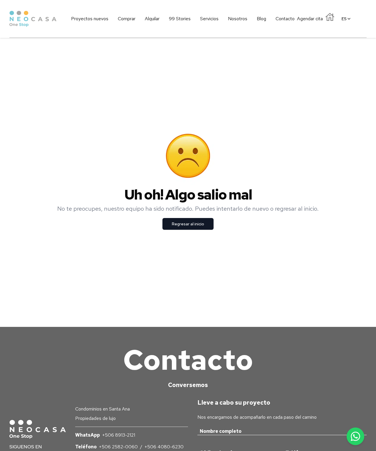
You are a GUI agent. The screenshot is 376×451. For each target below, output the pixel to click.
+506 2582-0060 (118, 447)
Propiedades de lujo (95, 418)
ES (344, 18)
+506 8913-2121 (118, 435)
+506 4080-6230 (164, 447)
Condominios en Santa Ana (102, 409)
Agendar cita (310, 19)
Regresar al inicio (188, 224)
